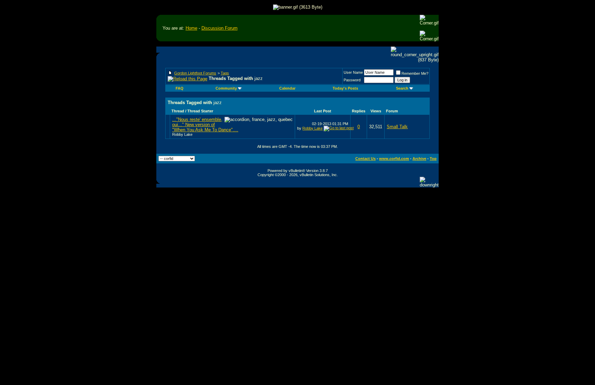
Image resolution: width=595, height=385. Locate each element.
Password (352, 80)
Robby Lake (182, 134)
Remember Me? (414, 73)
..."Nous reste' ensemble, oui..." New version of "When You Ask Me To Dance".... (205, 124)
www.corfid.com (394, 158)
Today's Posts (345, 88)
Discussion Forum (219, 28)
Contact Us (365, 158)
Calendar (287, 88)
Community (226, 88)
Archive (419, 158)
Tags (225, 73)
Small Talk (397, 126)
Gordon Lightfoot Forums (195, 73)
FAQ (180, 88)
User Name (353, 72)
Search (402, 88)
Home (191, 28)
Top (433, 158)
